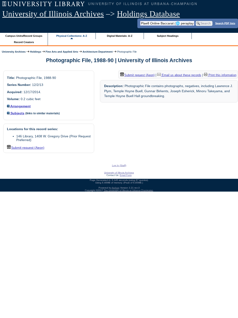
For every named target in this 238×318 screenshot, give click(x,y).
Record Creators (24, 42)
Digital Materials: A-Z (119, 35)
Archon (115, 187)
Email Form (126, 175)
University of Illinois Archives (53, 13)
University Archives (14, 51)
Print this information (222, 75)
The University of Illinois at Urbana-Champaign (128, 190)
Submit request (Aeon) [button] (27, 147)
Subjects (17, 113)
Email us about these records (181, 75)
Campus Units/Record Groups (23, 35)
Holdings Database (148, 13)
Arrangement (20, 106)
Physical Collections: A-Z (71, 35)
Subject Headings (167, 35)
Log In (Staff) (119, 165)
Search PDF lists (225, 23)
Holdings (35, 51)
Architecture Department (98, 51)
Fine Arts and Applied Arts (62, 51)
